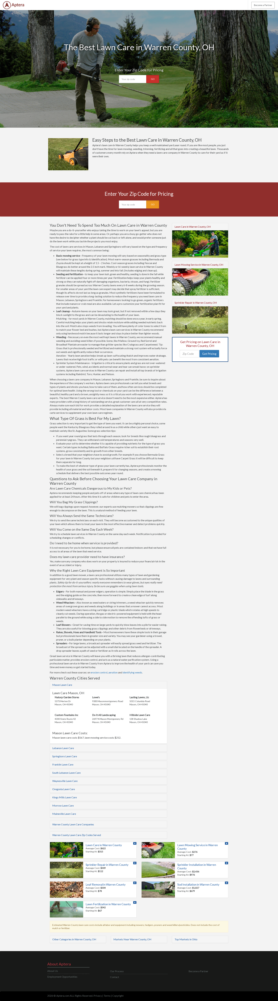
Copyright (118, 995)
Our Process (117, 971)
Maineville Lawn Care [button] (64, 813)
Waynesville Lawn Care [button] (65, 780)
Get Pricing (209, 353)
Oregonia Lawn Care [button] (63, 789)
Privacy (97, 995)
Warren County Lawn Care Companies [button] (73, 824)
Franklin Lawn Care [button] (62, 764)
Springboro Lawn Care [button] (64, 756)
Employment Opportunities (62, 976)
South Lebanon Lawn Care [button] (66, 772)
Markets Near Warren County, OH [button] (132, 939)
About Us (52, 970)
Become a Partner (263, 5)
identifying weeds (132, 672)
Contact (114, 976)
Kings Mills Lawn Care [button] (64, 797)
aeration (113, 672)
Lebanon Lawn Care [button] (63, 748)
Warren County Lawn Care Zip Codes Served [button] (76, 834)
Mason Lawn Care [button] (62, 684)
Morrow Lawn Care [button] (63, 805)
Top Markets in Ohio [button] (186, 939)
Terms (107, 995)
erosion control (99, 672)
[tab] (108, 684)
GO (153, 79)
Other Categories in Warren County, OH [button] (74, 939)
